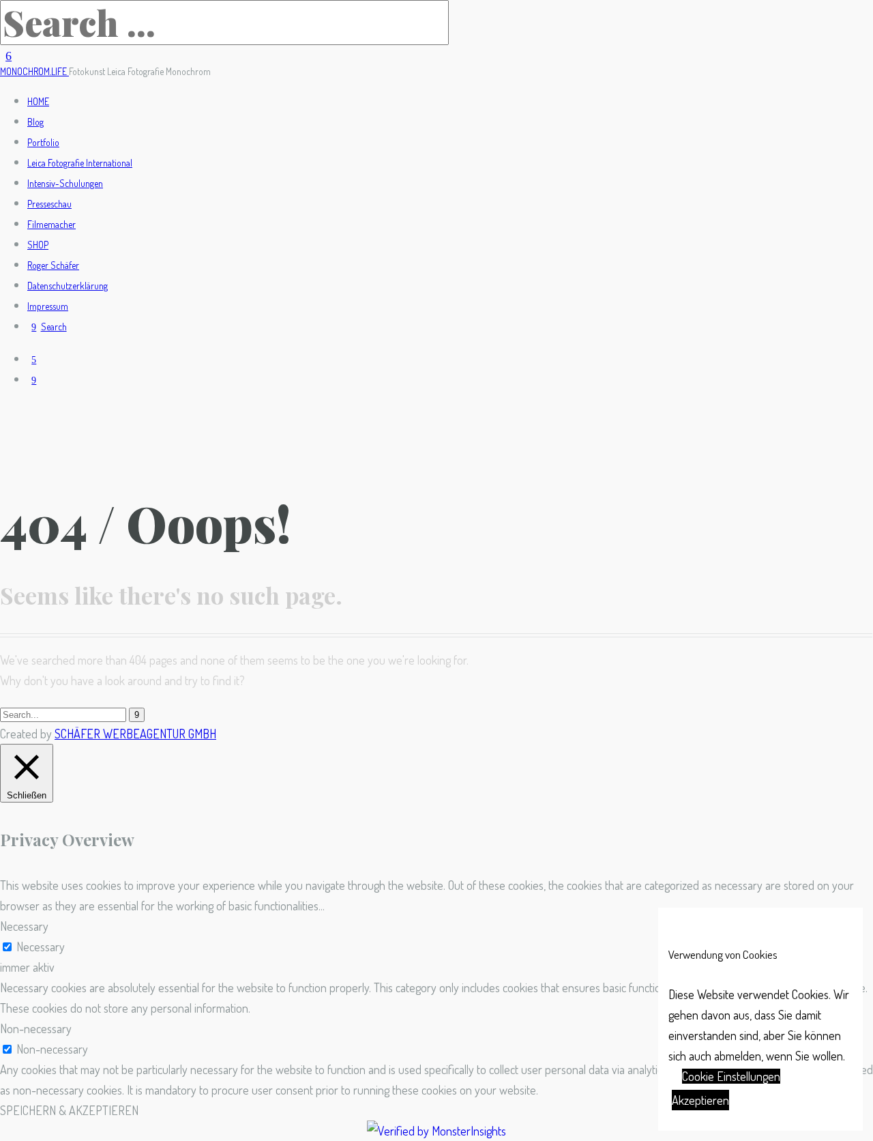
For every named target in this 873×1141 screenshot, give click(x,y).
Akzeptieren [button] (700, 1100)
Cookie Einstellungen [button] (731, 1076)
